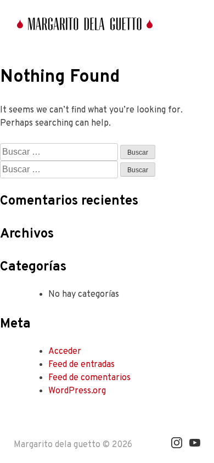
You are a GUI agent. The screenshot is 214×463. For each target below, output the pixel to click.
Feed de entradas (81, 364)
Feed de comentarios (89, 377)
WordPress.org (77, 391)
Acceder (64, 351)
